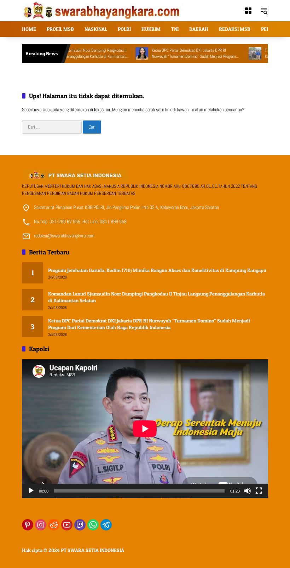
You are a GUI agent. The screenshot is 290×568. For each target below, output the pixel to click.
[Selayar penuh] (258, 490)
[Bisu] (247, 490)
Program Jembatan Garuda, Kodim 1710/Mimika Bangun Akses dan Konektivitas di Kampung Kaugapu (157, 270)
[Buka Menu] (248, 10)
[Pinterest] (27, 524)
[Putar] (31, 490)
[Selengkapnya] (145, 175)
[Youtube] (66, 524)
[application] (145, 428)
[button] (264, 10)
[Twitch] (80, 524)
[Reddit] (53, 524)
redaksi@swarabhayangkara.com (64, 235)
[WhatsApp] (93, 524)
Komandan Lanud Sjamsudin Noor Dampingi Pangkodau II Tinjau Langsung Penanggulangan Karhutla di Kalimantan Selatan (73, 53)
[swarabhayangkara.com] (102, 10)
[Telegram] (106, 524)
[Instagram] (40, 524)
